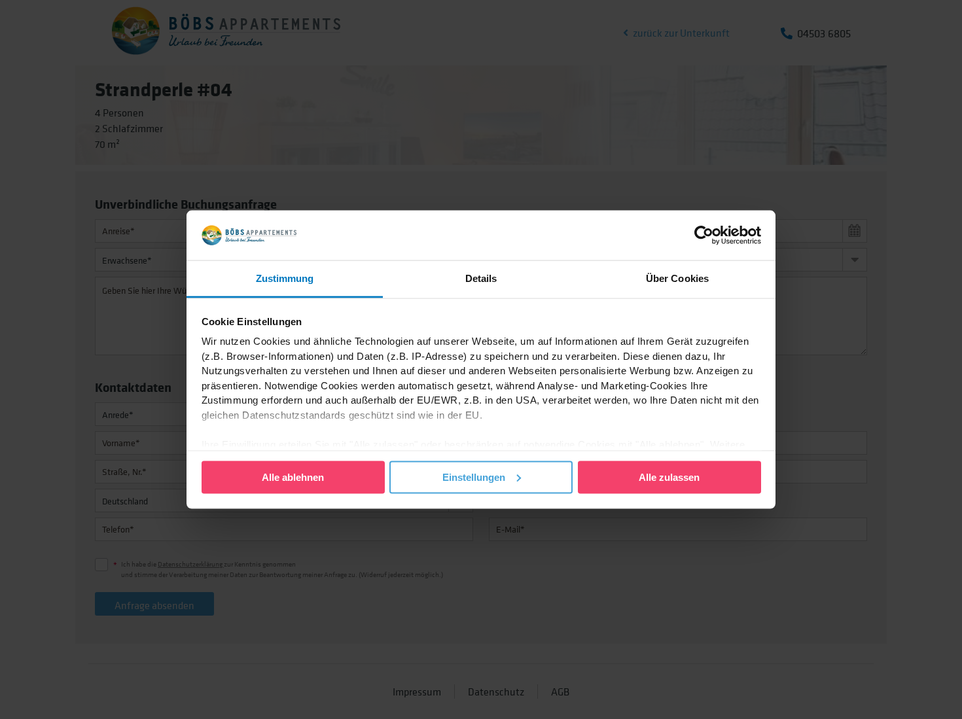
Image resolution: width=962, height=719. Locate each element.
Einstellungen (473, 476)
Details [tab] (481, 278)
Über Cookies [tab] (677, 278)
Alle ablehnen (293, 476)
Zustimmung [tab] (285, 278)
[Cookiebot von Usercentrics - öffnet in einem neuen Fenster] (704, 235)
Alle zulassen (669, 476)
